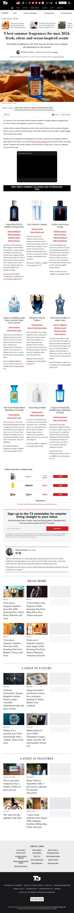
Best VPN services (20, 866)
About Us (48, 885)
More (59, 8)
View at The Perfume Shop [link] (37, 328)
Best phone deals (53, 853)
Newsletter (67, 114)
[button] (37, 476)
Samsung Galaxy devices (21, 857)
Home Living (34, 8)
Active (25, 8)
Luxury (44, 8)
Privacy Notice (61, 534)
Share (8, 114)
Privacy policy (19, 889)
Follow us (56, 114)
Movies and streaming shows (20, 862)
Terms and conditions (62, 885)
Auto (52, 8)
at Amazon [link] (14, 241)
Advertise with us (46, 889)
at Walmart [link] (14, 231)
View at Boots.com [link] (37, 232)
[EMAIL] (20, 553)
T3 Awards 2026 (49, 13)
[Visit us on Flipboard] (39, 3)
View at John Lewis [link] (14, 330)
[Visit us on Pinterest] (30, 3)
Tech (18, 8)
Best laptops (37, 853)
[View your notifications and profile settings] (56, 3)
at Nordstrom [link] (60, 238)
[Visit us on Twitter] (26, 3)
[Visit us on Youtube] (33, 3)
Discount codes (53, 863)
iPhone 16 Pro (21, 853)
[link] (13, 476)
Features (55, 52)
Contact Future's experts (34, 885)
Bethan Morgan (28, 52)
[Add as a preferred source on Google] (37, 899)
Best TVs (37, 856)
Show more (40, 501)
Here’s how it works (58, 57)
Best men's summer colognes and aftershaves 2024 (34, 108)
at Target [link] (14, 238)
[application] (37, 166)
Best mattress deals (53, 856)
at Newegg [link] (14, 235)
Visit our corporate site (59, 907)
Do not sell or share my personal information (37, 892)
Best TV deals (53, 860)
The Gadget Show (66, 13)
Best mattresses (37, 863)
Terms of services (29, 534)
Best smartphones (37, 860)
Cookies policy (31, 889)
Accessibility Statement (13, 885)
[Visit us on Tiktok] (43, 3)
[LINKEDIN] (17, 553)
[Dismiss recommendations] (71, 19)
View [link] (60, 476)
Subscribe (62, 2)
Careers (57, 889)
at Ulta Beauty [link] (60, 241)
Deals (15, 13)
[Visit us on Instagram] (36, 3)
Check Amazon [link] (37, 229)
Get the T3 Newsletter (30, 13)
